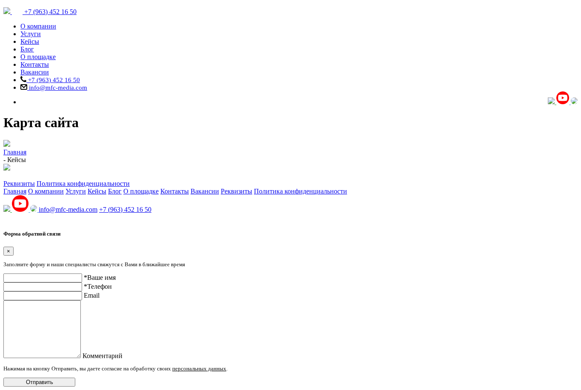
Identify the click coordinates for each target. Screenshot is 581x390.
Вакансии (34, 72)
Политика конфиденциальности (83, 183)
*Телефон (98, 286)
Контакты (34, 64)
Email (92, 295)
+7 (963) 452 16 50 (53, 80)
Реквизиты (19, 183)
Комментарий (102, 355)
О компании (38, 26)
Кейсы (29, 41)
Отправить (39, 382)
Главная (14, 191)
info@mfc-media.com (57, 87)
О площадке (38, 56)
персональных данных (199, 368)
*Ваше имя (100, 277)
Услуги (30, 33)
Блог (27, 49)
